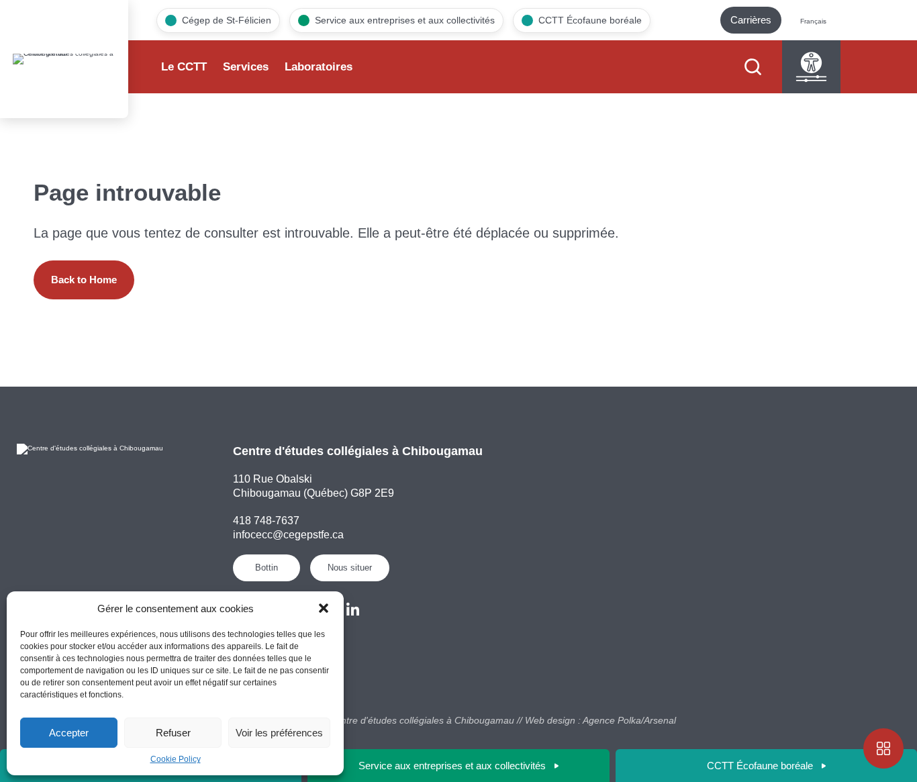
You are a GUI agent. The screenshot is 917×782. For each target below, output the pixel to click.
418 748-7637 (266, 520)
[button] (323, 608)
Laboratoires (318, 66)
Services (246, 66)
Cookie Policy (175, 759)
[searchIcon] (753, 66)
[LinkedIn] (352, 610)
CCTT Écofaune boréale (760, 765)
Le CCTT (184, 66)
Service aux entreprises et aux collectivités (452, 765)
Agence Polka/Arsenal (629, 720)
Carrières (750, 20)
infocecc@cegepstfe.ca (288, 534)
